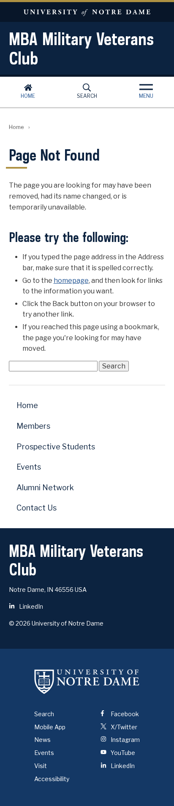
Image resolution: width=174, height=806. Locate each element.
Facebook (124, 713)
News (42, 739)
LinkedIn (30, 606)
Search (87, 96)
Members (33, 426)
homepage (71, 281)
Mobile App (49, 727)
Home (28, 96)
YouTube (122, 752)
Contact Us (36, 507)
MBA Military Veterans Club (81, 48)
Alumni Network (45, 487)
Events (28, 466)
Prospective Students (55, 446)
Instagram (124, 739)
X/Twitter (123, 727)
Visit (40, 765)
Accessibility (51, 778)
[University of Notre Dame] (87, 681)
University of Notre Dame (87, 12)
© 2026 (19, 623)
